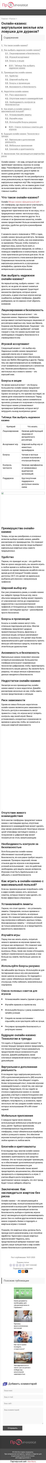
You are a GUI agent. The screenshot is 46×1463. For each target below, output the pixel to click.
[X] (26, 1271)
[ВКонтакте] (19, 1271)
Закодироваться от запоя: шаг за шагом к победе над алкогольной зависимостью (22, 1370)
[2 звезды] (14, 1265)
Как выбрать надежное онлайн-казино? (21, 50)
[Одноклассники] (23, 1271)
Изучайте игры (14, 118)
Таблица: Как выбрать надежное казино (22, 67)
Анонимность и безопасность (20, 87)
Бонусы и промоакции (17, 83)
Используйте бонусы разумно (21, 122)
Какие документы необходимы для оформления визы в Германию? (21, 1304)
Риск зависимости (15, 95)
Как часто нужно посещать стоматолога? (20, 1347)
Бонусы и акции (14, 61)
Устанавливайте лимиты (18, 115)
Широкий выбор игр (16, 79)
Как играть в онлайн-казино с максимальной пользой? (16, 110)
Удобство (11, 76)
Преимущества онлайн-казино (16, 72)
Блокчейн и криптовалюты (19, 149)
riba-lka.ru (31, 1461)
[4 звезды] (20, 1265)
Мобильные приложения (18, 145)
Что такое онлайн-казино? (14, 45)
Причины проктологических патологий (21, 1326)
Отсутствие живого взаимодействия (24, 98)
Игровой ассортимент (17, 57)
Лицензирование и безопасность (22, 53)
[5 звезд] (23, 1265)
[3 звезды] (17, 1265)
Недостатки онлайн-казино (15, 91)
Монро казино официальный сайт (24, 202)
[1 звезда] (11, 1265)
